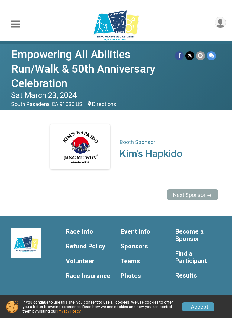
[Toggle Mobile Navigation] (15, 24)
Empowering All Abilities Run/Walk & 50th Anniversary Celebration (83, 69)
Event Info (135, 231)
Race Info (79, 231)
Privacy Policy (68, 311)
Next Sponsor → (192, 195)
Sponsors (134, 246)
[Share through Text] (211, 55)
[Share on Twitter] (189, 55)
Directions (104, 104)
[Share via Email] (200, 55)
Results (186, 275)
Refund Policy (85, 246)
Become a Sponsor (189, 235)
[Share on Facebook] (179, 55)
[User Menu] (220, 22)
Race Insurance (88, 275)
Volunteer (80, 261)
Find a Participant (191, 257)
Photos (131, 275)
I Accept (198, 307)
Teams (130, 261)
